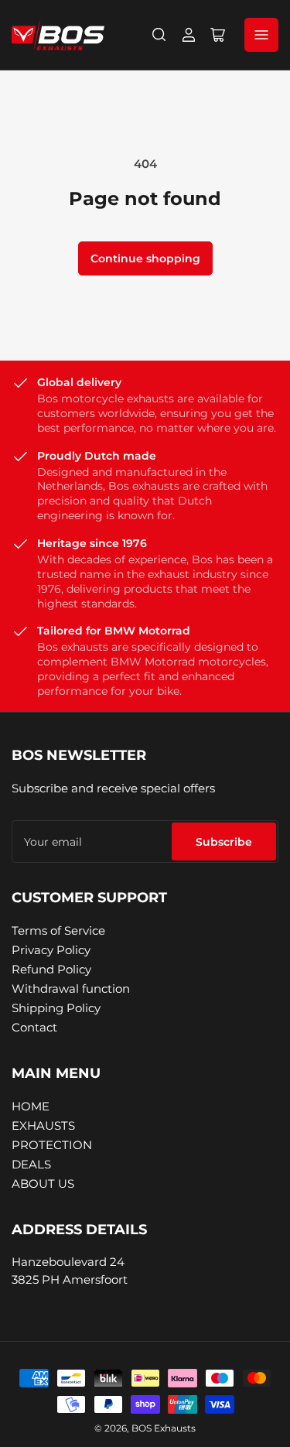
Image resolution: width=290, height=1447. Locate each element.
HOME (30, 1106)
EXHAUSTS (43, 1125)
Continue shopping (145, 258)
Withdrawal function (71, 988)
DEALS (31, 1164)
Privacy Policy (51, 949)
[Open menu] (261, 35)
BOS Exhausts (163, 1428)
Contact (34, 1027)
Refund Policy (51, 969)
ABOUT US (43, 1183)
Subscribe (224, 842)
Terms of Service (58, 930)
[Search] (159, 35)
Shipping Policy (56, 1008)
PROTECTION (52, 1144)
